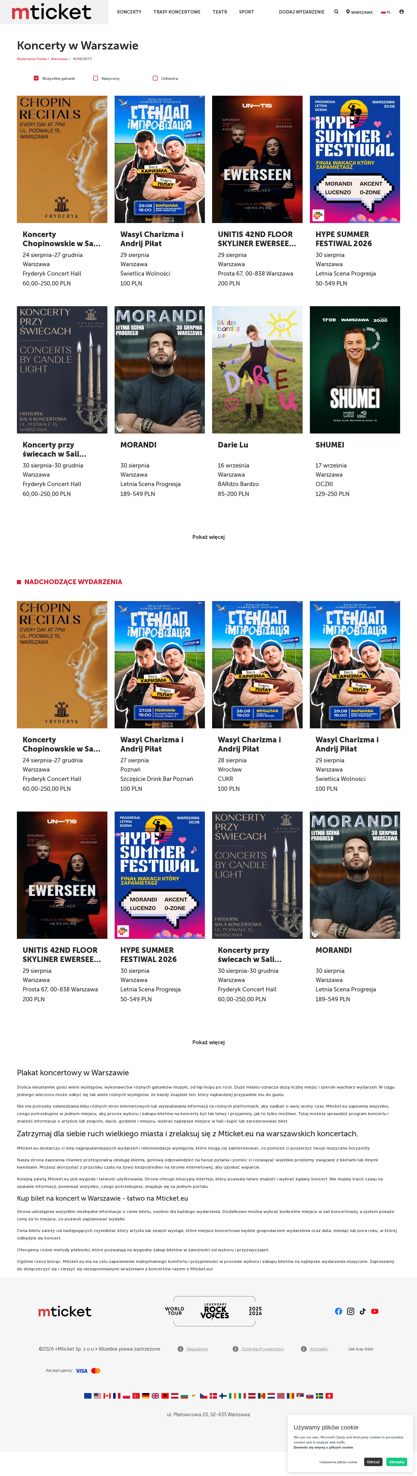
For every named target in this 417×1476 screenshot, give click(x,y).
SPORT (246, 12)
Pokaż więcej (208, 537)
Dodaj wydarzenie (302, 12)
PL (388, 12)
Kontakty (318, 1349)
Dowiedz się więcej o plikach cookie (323, 1447)
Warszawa (59, 59)
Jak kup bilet (361, 1349)
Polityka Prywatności (262, 1349)
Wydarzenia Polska (32, 59)
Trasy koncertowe (177, 12)
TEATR (220, 12)
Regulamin (197, 1349)
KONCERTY (129, 12)
